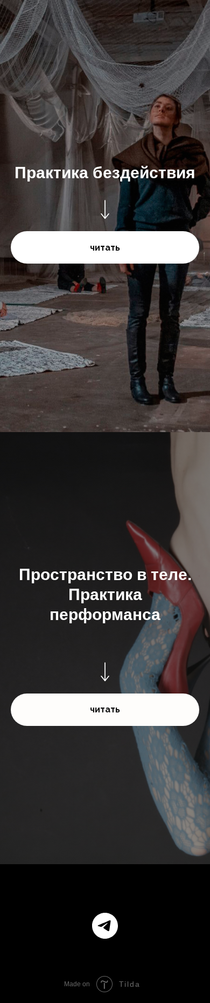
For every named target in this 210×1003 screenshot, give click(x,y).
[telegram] (105, 926)
